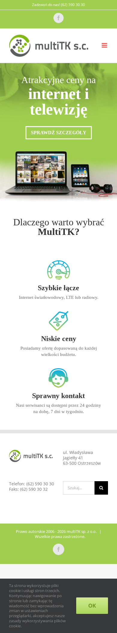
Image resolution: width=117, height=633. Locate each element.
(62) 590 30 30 (40, 484)
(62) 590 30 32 (34, 489)
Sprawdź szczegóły (58, 132)
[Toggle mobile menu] (105, 45)
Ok (92, 605)
